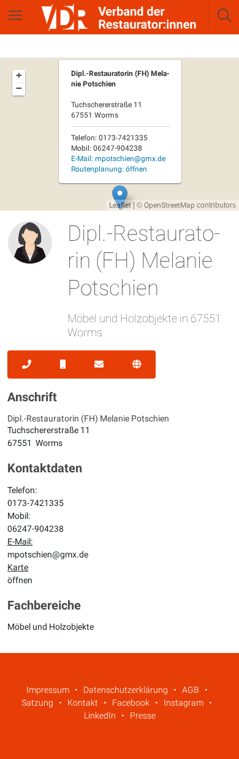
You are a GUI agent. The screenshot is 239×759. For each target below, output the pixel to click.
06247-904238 (35, 529)
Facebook (131, 703)
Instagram (183, 703)
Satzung (37, 703)
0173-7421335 (35, 503)
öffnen (19, 580)
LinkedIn (100, 715)
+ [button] (19, 75)
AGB (190, 690)
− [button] (19, 88)
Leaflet (120, 205)
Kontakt (82, 703)
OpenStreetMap (169, 205)
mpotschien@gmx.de (47, 554)
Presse (143, 715)
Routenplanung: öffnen (109, 169)
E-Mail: (118, 158)
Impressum (47, 690)
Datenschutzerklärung (125, 690)
